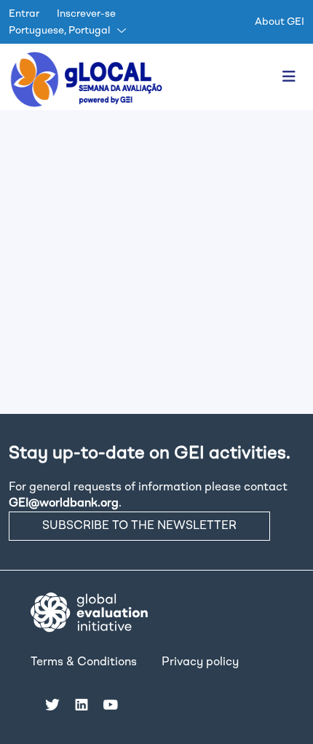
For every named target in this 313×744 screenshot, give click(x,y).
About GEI (279, 22)
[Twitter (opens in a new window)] (52, 704)
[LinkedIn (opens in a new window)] (81, 704)
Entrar (24, 14)
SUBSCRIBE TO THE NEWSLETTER (139, 526)
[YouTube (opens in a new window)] (110, 704)
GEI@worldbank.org (64, 503)
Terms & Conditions (84, 662)
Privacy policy (200, 662)
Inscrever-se (86, 14)
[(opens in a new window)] (89, 612)
